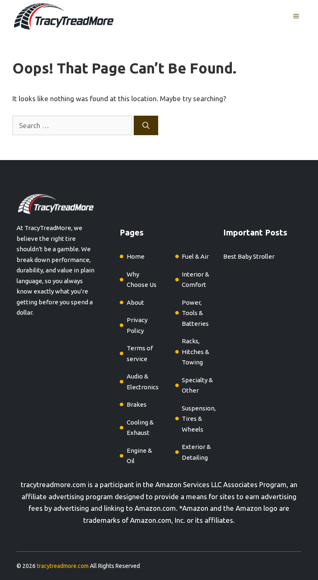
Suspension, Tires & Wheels (199, 419)
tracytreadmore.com (53, 484)
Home (136, 256)
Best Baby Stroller (249, 256)
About (135, 302)
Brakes (137, 404)
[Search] (146, 126)
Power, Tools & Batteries (195, 313)
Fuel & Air (195, 256)
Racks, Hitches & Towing (195, 351)
